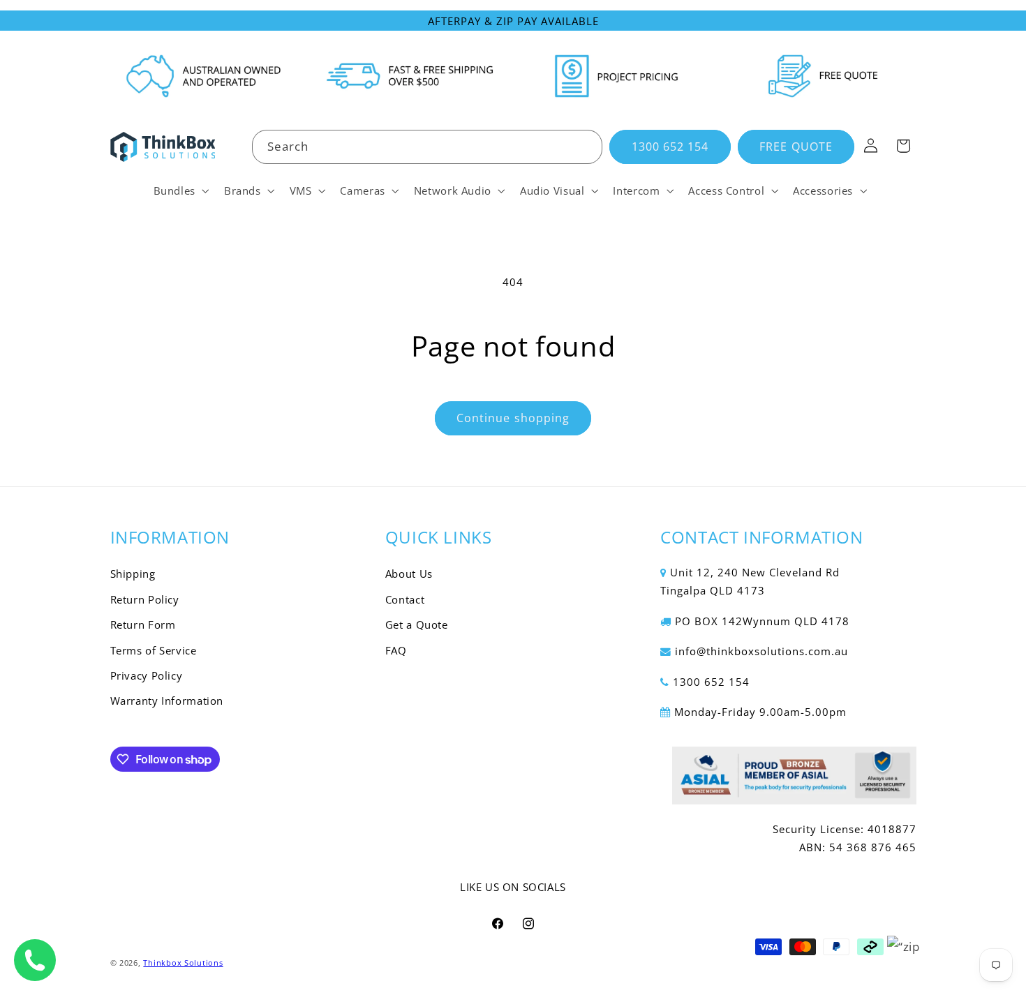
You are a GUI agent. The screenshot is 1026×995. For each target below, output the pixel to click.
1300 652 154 (670, 146)
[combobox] (427, 146)
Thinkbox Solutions (183, 962)
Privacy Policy (146, 675)
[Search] (586, 146)
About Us (409, 574)
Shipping (133, 574)
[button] (179, 190)
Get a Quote (416, 625)
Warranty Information (167, 701)
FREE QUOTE (796, 146)
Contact (404, 599)
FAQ (396, 650)
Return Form (143, 625)
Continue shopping (513, 418)
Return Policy (144, 599)
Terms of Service (153, 650)
